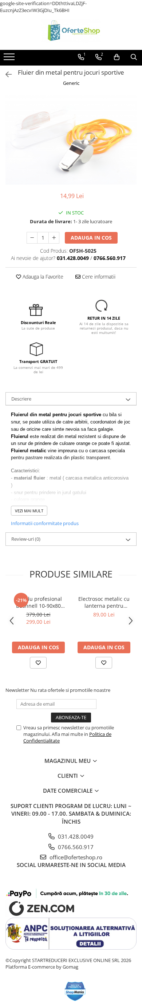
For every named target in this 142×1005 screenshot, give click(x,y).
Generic (71, 83)
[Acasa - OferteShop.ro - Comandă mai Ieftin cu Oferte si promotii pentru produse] (71, 31)
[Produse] (10, 59)
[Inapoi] (5, 74)
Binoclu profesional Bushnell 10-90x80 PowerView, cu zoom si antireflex (38, 602)
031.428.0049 (75, 836)
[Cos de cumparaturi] (117, 57)
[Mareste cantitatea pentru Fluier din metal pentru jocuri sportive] (53, 238)
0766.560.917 (75, 847)
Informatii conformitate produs (45, 523)
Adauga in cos (91, 237)
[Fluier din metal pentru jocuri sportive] (71, 140)
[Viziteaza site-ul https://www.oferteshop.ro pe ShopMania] (75, 991)
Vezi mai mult (29, 510)
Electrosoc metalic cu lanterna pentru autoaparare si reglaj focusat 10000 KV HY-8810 (104, 602)
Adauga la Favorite (42, 276)
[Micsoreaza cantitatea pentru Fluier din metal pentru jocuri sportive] (32, 238)
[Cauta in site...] (134, 57)
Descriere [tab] (21, 398)
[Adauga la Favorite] (38, 663)
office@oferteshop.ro (75, 857)
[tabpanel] (71, 140)
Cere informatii (97, 276)
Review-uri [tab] (25, 539)
